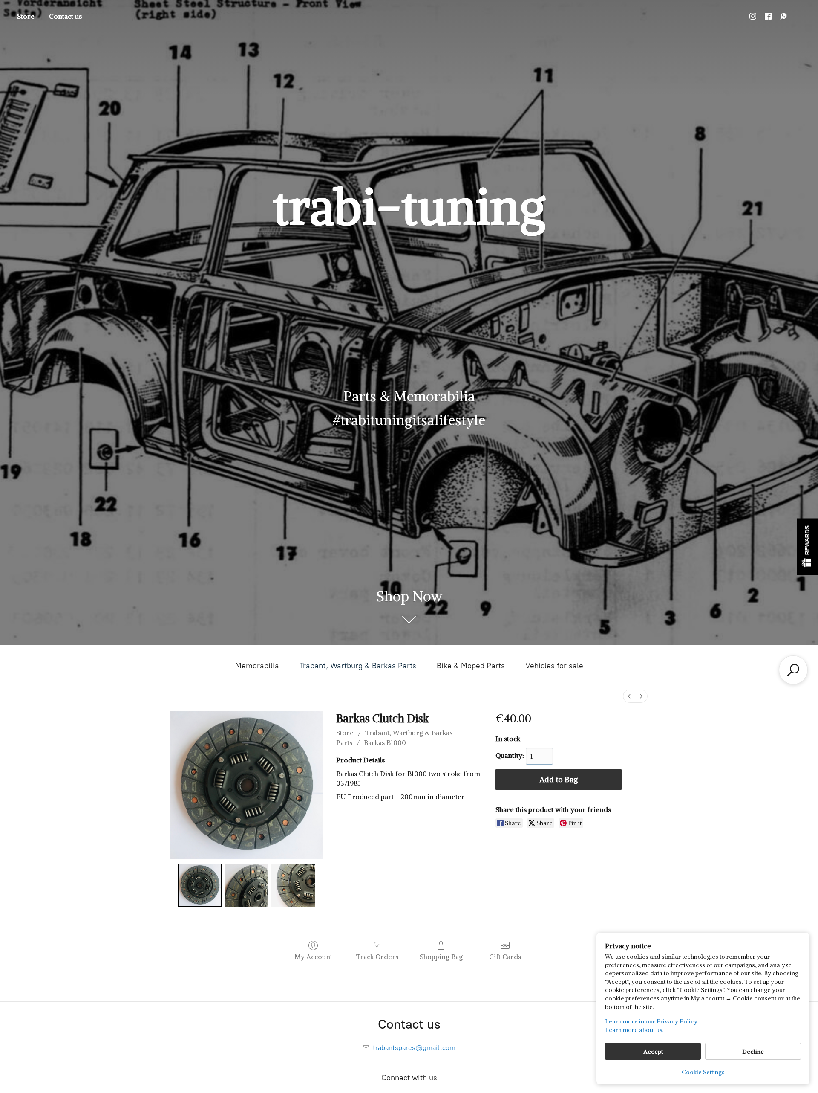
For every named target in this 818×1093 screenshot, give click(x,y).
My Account (313, 956)
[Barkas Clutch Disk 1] (246, 885)
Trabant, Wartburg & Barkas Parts (358, 665)
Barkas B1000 (385, 742)
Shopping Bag (441, 956)
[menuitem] (629, 696)
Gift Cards (505, 956)
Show (807, 546)
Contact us (65, 16)
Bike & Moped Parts (471, 665)
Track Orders (377, 956)
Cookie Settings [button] (703, 1072)
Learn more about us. (634, 1030)
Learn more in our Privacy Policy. (651, 1021)
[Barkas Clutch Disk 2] (293, 885)
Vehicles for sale (554, 665)
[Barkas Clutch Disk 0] (200, 885)
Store (26, 16)
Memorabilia (257, 665)
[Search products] (793, 670)
